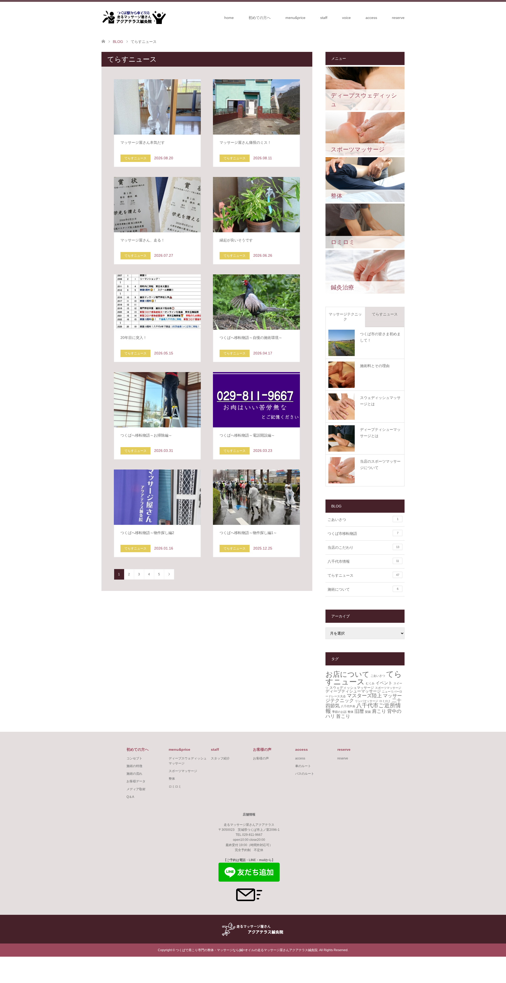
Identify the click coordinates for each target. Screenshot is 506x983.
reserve (398, 18)
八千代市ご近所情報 (363, 708)
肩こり (379, 711)
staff (323, 18)
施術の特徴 (134, 766)
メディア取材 (135, 789)
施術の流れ (134, 773)
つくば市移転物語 (363, 533)
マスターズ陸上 (364, 695)
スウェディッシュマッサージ (351, 688)
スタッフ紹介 (220, 758)
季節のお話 (339, 711)
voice (346, 18)
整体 (350, 711)
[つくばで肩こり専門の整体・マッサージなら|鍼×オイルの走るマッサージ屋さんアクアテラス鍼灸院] (133, 17)
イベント (384, 682)
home (229, 18)
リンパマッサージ (366, 701)
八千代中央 (348, 706)
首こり (343, 716)
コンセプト (134, 758)
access (371, 18)
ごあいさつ (363, 519)
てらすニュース (385, 314)
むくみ (370, 683)
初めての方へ (260, 18)
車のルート (303, 766)
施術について (363, 589)
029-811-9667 (252, 835)
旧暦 (359, 711)
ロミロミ (385, 701)
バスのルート (304, 773)
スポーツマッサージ (388, 687)
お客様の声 (261, 758)
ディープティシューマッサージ (353, 691)
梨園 (368, 711)
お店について (347, 674)
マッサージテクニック (345, 317)
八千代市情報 (363, 561)
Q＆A (130, 797)
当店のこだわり (363, 547)
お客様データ (135, 781)
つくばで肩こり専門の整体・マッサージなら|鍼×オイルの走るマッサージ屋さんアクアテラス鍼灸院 (247, 950)
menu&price (295, 18)
